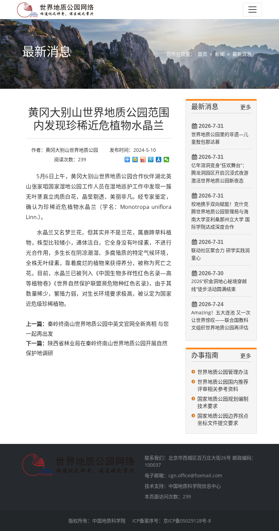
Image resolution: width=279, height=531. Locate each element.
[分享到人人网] (159, 159)
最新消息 (241, 54)
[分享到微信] (166, 159)
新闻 (220, 54)
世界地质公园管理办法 (222, 371)
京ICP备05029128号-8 (187, 520)
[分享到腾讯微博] (151, 159)
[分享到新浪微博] (143, 159)
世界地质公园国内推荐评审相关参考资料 (222, 385)
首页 (202, 54)
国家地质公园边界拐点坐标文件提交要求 (222, 419)
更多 (245, 107)
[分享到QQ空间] (135, 159)
